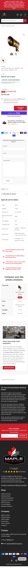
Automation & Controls (7, 500)
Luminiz (3, 66)
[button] (1, 89)
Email (9, 124)
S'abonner (22, 435)
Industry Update (5, 519)
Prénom (5, 146)
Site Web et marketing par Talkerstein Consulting (14, 485)
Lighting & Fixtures (6, 494)
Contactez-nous (9, 367)
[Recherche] (25, 20)
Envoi (7, 181)
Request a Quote (5, 515)
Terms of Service (5, 523)
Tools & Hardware (5, 504)
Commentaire (6, 160)
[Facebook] (12, 560)
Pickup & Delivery (5, 517)
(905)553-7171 (14, 124)
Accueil (2, 25)
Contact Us (4, 525)
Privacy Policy (4, 521)
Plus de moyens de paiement (14, 116)
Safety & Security (5, 502)
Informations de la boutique (10, 102)
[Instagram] (16, 560)
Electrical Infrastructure (7, 498)
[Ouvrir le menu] (25, 14)
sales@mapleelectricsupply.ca (14, 543)
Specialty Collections (6, 506)
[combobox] (14, 20)
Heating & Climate (6, 496)
